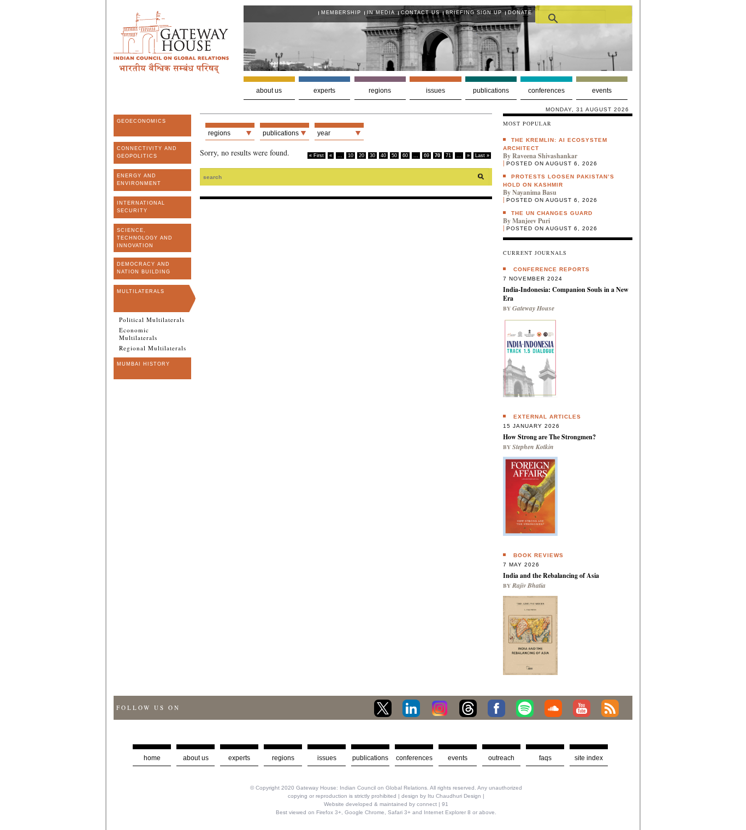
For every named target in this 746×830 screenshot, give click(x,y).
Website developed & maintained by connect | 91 (386, 804)
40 (383, 155)
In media (381, 12)
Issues (435, 90)
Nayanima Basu (534, 192)
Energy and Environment (139, 179)
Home (152, 758)
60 (405, 155)
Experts (324, 90)
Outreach (501, 758)
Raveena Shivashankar (544, 155)
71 (448, 155)
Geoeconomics (141, 121)
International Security (141, 206)
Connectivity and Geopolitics (147, 152)
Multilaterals (140, 291)
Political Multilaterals (152, 320)
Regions (380, 90)
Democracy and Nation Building (143, 267)
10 (350, 155)
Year (323, 133)
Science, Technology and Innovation (145, 238)
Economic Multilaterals (138, 334)
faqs (545, 758)
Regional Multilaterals (152, 348)
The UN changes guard (552, 213)
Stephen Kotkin (533, 446)
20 (361, 155)
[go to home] (171, 70)
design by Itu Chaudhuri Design (441, 796)
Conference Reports (551, 269)
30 (372, 155)
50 (394, 155)
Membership (341, 12)
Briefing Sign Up (474, 12)
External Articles (547, 417)
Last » (482, 155)
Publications (491, 90)
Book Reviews (538, 555)
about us (196, 758)
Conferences (546, 90)
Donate (520, 12)
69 (426, 155)
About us (269, 90)
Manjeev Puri (531, 220)
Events (602, 90)
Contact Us (420, 12)
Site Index (589, 758)
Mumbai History (143, 364)
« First (316, 155)
